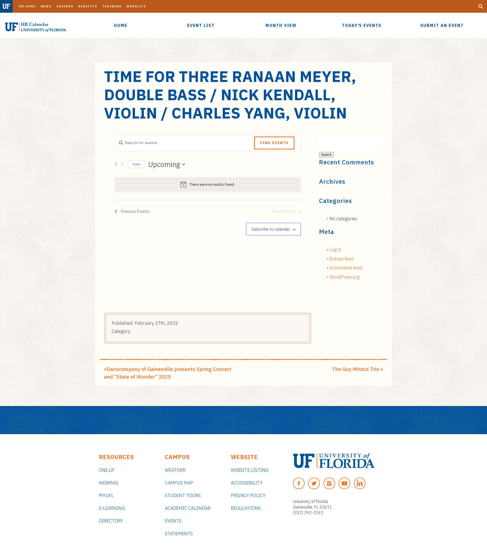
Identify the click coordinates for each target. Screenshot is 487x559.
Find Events (274, 143)
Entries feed (341, 259)
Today (136, 164)
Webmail (109, 483)
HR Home (27, 6)
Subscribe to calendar (270, 229)
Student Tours (183, 495)
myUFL (106, 495)
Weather (175, 470)
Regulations (246, 508)
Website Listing (249, 470)
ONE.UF (107, 470)
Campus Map (179, 483)
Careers (64, 6)
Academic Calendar (188, 508)
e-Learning (112, 508)
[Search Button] (480, 6)
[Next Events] (122, 164)
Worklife (136, 6)
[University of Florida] (334, 460)
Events (173, 521)
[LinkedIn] (360, 483)
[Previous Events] (116, 164)
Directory (111, 521)
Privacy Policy (248, 495)
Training (111, 6)
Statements (179, 533)
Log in (335, 249)
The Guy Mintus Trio (355, 369)
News (46, 6)
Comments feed (345, 268)
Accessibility (247, 483)
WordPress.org (344, 277)
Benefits (87, 6)
